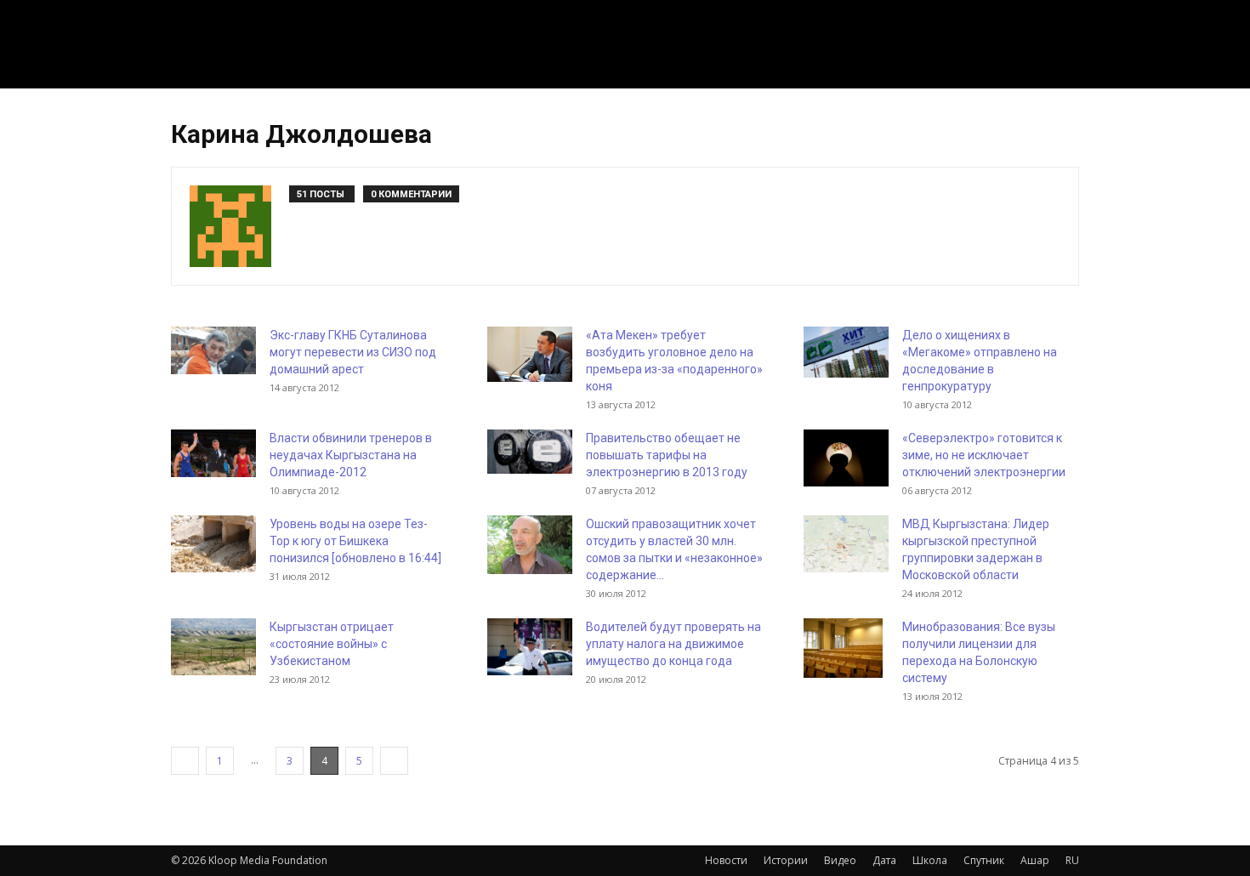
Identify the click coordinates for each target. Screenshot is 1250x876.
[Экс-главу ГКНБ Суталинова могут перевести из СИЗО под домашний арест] (213, 350)
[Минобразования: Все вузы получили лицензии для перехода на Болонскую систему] (843, 648)
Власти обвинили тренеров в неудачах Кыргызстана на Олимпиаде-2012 (351, 455)
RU (1072, 860)
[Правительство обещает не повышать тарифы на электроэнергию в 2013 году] (529, 451)
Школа (929, 860)
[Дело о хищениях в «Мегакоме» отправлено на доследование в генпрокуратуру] (846, 352)
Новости (726, 860)
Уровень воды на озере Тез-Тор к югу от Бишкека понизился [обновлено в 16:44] (355, 541)
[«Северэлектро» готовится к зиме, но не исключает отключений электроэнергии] (846, 457)
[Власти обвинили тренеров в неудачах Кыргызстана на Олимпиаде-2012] (213, 453)
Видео (840, 860)
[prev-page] (185, 761)
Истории (786, 860)
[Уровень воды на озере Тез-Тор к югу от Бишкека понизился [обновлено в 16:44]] (213, 543)
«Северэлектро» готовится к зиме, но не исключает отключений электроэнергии (983, 455)
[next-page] (394, 761)
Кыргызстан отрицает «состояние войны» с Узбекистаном (332, 644)
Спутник (983, 860)
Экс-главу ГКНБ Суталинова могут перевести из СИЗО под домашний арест (353, 352)
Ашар (1034, 860)
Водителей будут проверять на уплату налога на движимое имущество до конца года (673, 644)
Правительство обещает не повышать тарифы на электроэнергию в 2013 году (666, 455)
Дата (884, 860)
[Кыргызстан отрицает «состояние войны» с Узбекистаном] (213, 646)
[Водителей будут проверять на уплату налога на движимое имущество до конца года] (529, 646)
